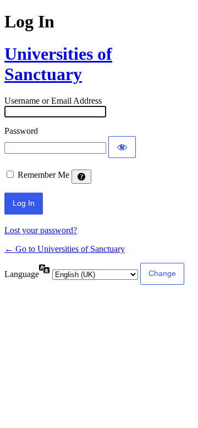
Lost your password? (40, 230)
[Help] (81, 177)
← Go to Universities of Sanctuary (64, 249)
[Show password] (122, 147)
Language (21, 274)
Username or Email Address (53, 100)
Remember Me (43, 174)
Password (21, 131)
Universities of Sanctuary (58, 64)
